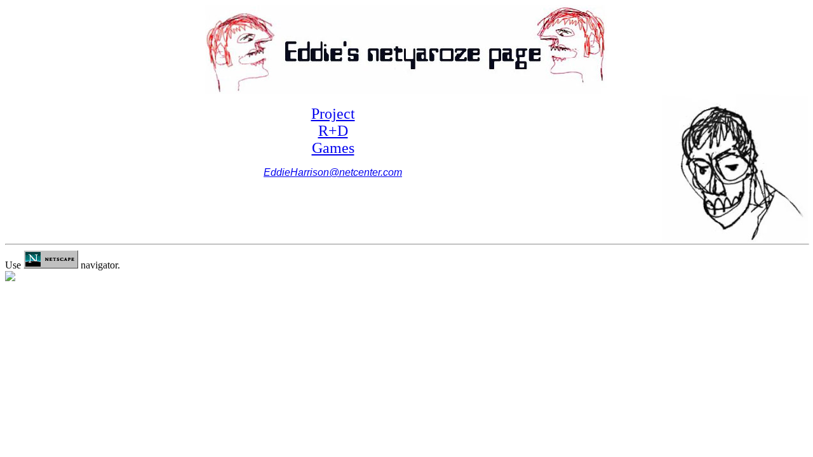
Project (333, 113)
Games (333, 148)
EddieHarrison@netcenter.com (333, 172)
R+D (333, 131)
